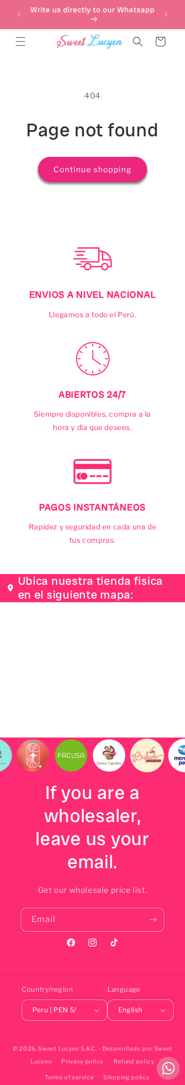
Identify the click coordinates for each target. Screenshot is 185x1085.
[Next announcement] (166, 14)
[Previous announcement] (19, 14)
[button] (20, 41)
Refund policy (134, 1061)
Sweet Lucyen (58, 1048)
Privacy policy (82, 1061)
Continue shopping (92, 169)
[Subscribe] (152, 920)
